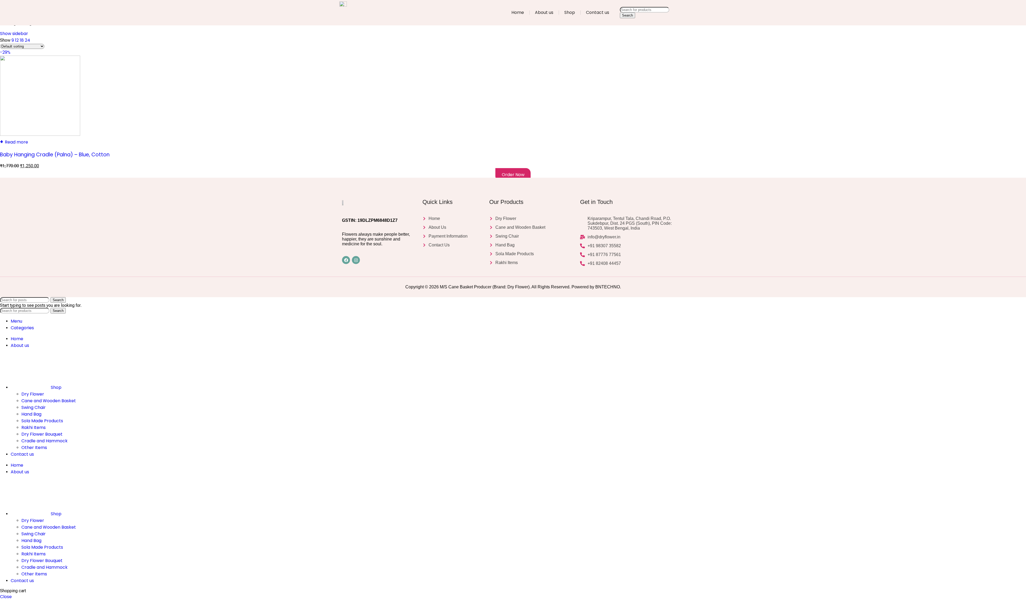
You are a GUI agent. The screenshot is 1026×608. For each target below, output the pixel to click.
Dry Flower (32, 394)
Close (6, 597)
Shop (569, 12)
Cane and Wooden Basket (48, 401)
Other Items (34, 447)
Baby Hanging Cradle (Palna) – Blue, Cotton (55, 154)
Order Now (513, 174)
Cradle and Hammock (44, 441)
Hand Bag (31, 414)
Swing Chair (33, 407)
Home (517, 12)
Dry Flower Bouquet (42, 434)
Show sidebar (14, 33)
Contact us (597, 12)
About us (544, 12)
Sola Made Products (42, 421)
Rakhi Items (33, 427)
